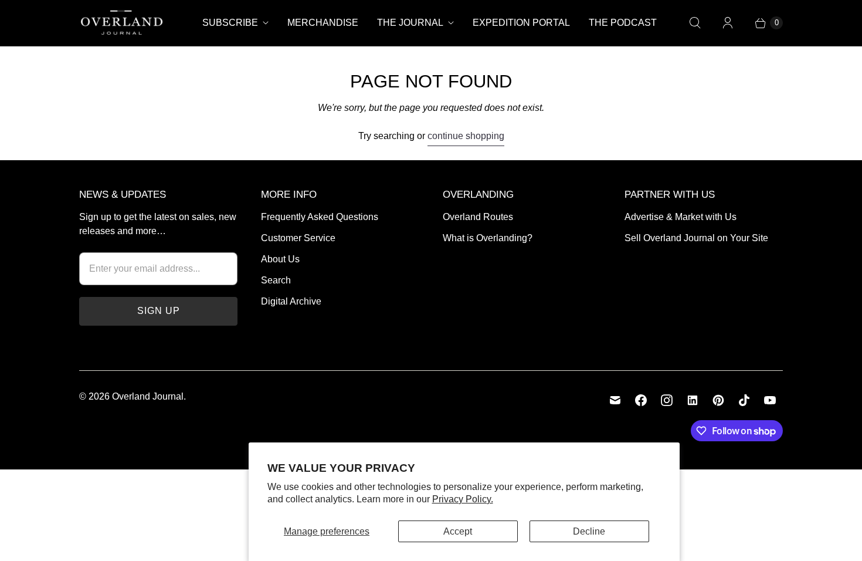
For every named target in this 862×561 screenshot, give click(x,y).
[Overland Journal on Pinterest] (718, 400)
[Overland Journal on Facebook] (641, 400)
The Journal (410, 23)
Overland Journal (148, 396)
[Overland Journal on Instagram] (667, 400)
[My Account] (727, 23)
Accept (457, 531)
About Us (280, 259)
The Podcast (623, 23)
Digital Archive (291, 301)
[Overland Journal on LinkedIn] (692, 400)
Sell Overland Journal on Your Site (696, 238)
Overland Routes (478, 217)
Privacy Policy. (462, 499)
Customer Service (298, 238)
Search (276, 280)
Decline (589, 531)
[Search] (694, 23)
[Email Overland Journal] (615, 400)
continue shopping (465, 136)
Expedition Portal (521, 23)
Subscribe (230, 23)
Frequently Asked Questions (319, 217)
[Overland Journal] (121, 22)
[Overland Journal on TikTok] (744, 400)
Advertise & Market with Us (681, 217)
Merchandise (322, 23)
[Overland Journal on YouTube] (770, 400)
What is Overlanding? (487, 238)
